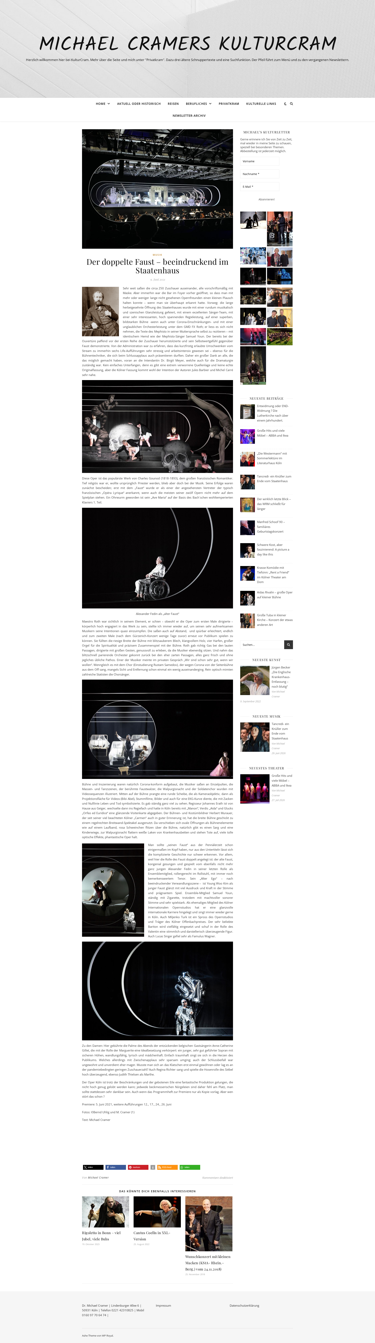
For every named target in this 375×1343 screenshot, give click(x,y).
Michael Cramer (98, 1177)
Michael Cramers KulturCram (187, 45)
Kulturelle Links (261, 104)
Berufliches (196, 104)
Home (100, 104)
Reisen (173, 104)
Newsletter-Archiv (189, 116)
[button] (93, 1167)
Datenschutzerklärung (244, 1305)
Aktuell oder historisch (139, 104)
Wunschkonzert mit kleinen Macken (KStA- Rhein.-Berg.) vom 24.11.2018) (208, 1262)
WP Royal (107, 1335)
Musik (157, 255)
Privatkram (229, 104)
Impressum (163, 1305)
